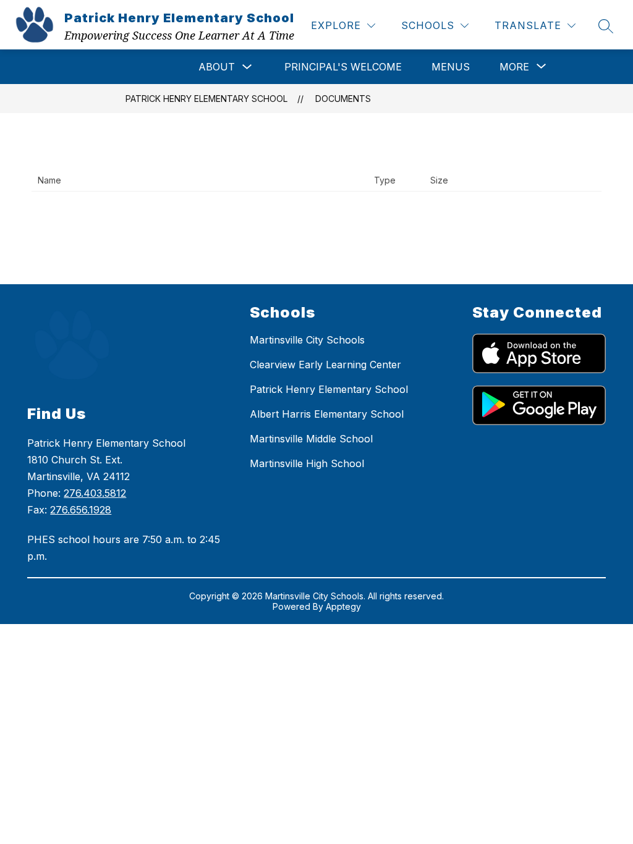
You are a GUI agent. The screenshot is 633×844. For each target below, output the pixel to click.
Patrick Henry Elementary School (206, 98)
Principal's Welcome (343, 67)
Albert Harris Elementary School (327, 414)
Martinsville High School (307, 463)
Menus (450, 67)
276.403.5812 (95, 493)
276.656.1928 (80, 510)
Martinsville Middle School (311, 439)
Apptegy (343, 606)
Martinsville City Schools (307, 340)
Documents (343, 98)
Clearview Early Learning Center (325, 364)
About (216, 67)
